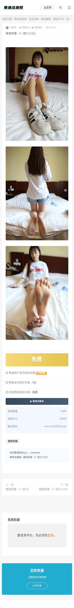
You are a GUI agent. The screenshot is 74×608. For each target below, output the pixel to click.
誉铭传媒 (13, 441)
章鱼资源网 (20, 19)
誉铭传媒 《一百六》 (18, 489)
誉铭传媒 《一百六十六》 (53, 489)
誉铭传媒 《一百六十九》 (36, 457)
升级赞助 (41, 373)
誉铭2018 (58, 19)
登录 (51, 535)
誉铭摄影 (46, 19)
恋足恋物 (34, 19)
